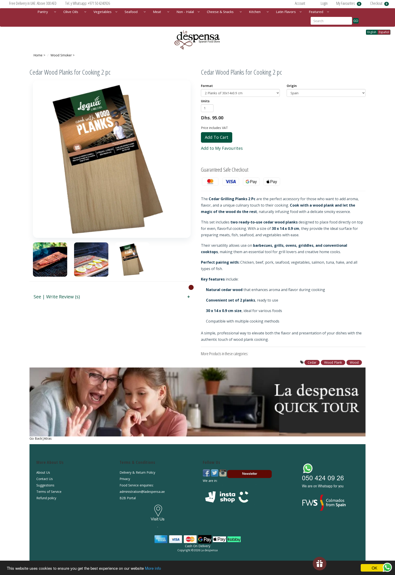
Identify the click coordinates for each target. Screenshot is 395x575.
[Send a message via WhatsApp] (387, 567)
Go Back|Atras (40, 438)
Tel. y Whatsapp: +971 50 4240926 (87, 3)
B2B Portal (128, 498)
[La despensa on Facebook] (207, 472)
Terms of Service (48, 491)
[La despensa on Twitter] (215, 472)
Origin (292, 86)
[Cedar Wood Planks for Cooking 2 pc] (112, 159)
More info (153, 568)
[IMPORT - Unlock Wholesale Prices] (191, 287)
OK (374, 568)
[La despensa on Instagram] (223, 472)
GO (355, 20)
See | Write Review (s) (57, 297)
